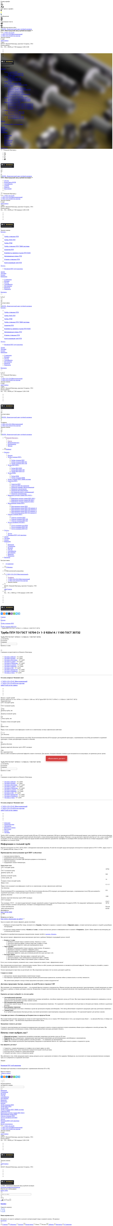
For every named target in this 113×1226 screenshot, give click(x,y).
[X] (9, 614)
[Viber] (4, 156)
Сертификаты (8, 140)
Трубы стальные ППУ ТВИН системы (15, 84)
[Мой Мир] (7, 614)
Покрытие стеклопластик (15, 91)
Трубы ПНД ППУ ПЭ (14, 80)
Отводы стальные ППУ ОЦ (16, 112)
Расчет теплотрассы (7, 1124)
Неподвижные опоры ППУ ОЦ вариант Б (20, 105)
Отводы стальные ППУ (11, 110)
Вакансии (7, 143)
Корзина (3, 1203)
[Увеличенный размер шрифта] (2, 7)
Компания (4, 132)
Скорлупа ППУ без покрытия (17, 88)
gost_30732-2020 (6, 912)
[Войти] (1, 171)
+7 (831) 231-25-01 (8, 32)
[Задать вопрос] (1, 647)
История (6, 137)
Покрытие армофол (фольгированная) (19, 89)
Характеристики (9, 824)
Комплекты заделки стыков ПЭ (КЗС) (19, 100)
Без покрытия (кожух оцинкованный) (19, 94)
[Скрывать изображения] (1, 20)
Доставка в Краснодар (11, 669)
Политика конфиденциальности (10, 1187)
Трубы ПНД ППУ (9, 77)
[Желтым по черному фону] (1, 12)
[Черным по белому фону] (1, 11)
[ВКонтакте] (5, 153)
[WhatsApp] (14, 614)
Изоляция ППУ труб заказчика (13, 124)
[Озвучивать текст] (2, 24)
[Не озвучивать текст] (1, 26)
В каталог (4, 1220)
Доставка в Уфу (9, 668)
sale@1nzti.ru (4, 40)
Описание (7, 823)
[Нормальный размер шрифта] (2, 5)
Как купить (7, 829)
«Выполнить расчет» (56, 758)
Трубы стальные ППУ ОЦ (15, 75)
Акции (3, 127)
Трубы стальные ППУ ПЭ (15, 73)
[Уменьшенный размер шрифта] (1, 3)
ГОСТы (6, 138)
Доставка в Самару (10, 661)
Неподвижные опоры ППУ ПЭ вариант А (20, 107)
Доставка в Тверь (9, 672)
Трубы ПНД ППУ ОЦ (14, 78)
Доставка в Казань (9, 658)
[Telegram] (4, 154)
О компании (8, 135)
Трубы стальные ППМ (14, 83)
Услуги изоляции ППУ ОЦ (16, 116)
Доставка (4, 129)
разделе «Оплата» (51, 934)
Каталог (3, 69)
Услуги (3, 121)
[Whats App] (5, 159)
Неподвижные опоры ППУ (12, 102)
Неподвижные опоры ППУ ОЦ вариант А (20, 104)
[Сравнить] (1, 649)
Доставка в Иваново (10, 666)
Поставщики (8, 142)
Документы (7, 826)
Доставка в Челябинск (11, 671)
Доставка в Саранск (10, 664)
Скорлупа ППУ (9, 86)
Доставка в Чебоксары (11, 663)
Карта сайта (4, 1190)
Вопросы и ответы (9, 827)
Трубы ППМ (8, 81)
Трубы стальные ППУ (11, 72)
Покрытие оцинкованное (15, 96)
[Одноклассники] (4, 614)
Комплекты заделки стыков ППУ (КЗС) (16, 97)
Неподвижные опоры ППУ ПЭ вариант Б (20, 108)
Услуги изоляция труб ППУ (12, 115)
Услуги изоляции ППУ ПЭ (16, 118)
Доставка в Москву (10, 657)
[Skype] (17, 614)
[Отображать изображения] (2, 18)
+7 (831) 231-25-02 (10, 36)
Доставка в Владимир (10, 660)
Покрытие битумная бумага (16, 92)
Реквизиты (7, 145)
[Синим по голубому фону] (1, 14)
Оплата (3, 131)
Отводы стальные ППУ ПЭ (16, 113)
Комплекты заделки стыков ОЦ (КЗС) (19, 99)
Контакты (4, 148)
